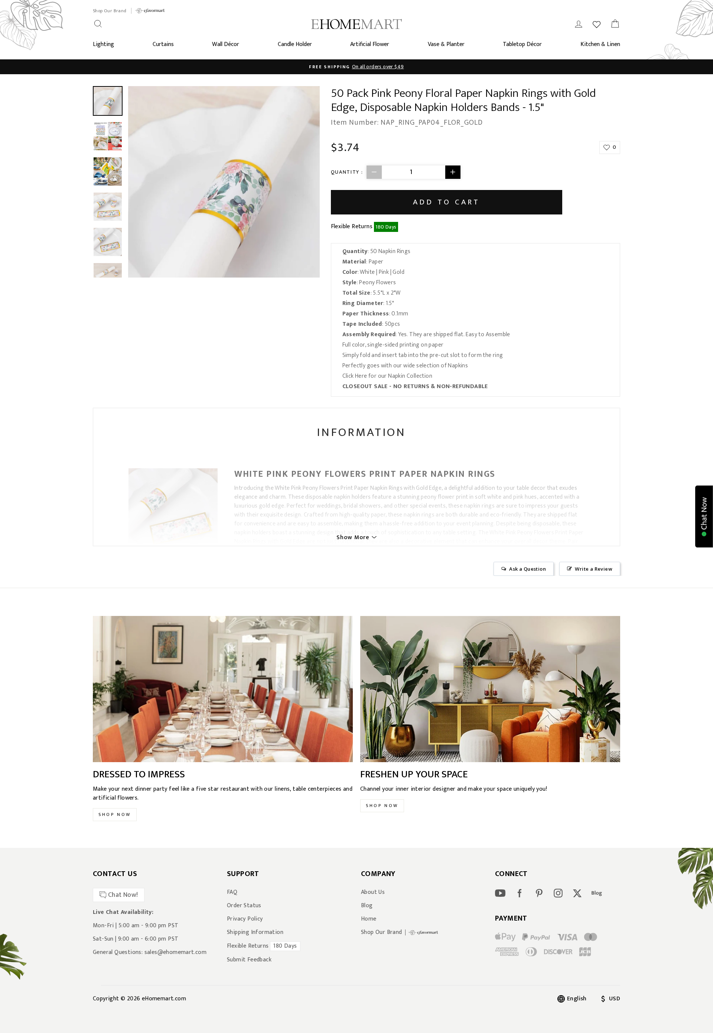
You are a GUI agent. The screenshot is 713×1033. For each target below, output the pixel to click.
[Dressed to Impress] (223, 689)
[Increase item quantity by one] (452, 172)
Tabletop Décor (522, 44)
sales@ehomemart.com (175, 952)
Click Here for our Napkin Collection (387, 376)
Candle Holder (295, 44)
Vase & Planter (446, 44)
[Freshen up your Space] (490, 689)
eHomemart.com (164, 999)
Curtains (163, 44)
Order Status (244, 905)
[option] (224, 182)
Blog (367, 905)
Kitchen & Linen (600, 44)
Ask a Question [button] (527, 568)
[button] (704, 517)
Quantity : (347, 172)
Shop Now (114, 814)
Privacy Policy (245, 919)
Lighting (103, 44)
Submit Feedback (249, 959)
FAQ (232, 892)
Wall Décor (225, 44)
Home (369, 919)
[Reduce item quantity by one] (374, 172)
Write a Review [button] (593, 568)
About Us (373, 892)
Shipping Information (255, 932)
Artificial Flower (369, 44)
